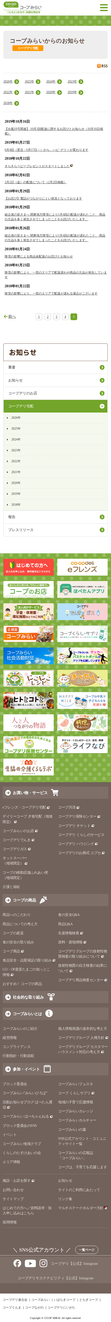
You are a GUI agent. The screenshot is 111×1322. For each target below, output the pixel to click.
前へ (12, 316)
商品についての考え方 (20, 924)
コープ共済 (67, 807)
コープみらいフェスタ (75, 1084)
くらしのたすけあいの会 (22, 1153)
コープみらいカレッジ (75, 1111)
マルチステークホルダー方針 (81, 1208)
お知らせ (15, 380)
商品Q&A (65, 924)
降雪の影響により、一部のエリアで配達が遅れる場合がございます (51, 293)
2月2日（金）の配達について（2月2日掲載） (36, 182)
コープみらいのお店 (18, 831)
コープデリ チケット (74, 826)
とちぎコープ (88, 1300)
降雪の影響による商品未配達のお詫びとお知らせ (39, 256)
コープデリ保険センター (77, 816)
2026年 (8, 81)
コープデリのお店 (22, 393)
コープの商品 (24, 900)
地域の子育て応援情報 (75, 1102)
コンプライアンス (16, 1047)
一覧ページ (86, 1250)
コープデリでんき (16, 840)
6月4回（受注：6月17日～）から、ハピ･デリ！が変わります (46, 150)
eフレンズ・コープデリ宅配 (24, 807)
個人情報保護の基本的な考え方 (82, 1029)
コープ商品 (11, 951)
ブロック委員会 (15, 1084)
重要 (11, 367)
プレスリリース (21, 530)
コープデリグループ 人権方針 (81, 1038)
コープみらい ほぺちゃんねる (26, 1116)
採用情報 (10, 1222)
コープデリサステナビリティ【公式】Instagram (55, 1278)
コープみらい (40, 1300)
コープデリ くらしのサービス (81, 835)
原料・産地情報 (70, 942)
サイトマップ (13, 1199)
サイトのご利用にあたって (79, 1190)
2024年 (51, 81)
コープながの (34, 1307)
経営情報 (10, 1038)
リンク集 (65, 1199)
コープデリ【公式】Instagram (74, 1264)
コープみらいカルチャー (77, 1120)
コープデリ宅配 (21, 406)
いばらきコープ (64, 1300)
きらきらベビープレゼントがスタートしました (37, 166)
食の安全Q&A (69, 915)
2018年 (8, 103)
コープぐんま (12, 1307)
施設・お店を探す (16, 1181)
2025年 (29, 81)
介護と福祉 (11, 887)
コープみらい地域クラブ (22, 1144)
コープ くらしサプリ (74, 1093)
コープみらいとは (27, 1013)
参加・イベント (26, 1069)
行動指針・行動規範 (18, 1056)
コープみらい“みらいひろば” (25, 1093)
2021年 (29, 92)
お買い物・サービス (30, 792)
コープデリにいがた (61, 1307)
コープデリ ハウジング (76, 844)
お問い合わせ (13, 1190)
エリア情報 (11, 1162)
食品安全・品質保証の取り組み (27, 960)
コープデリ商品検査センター (81, 980)
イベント (10, 1135)
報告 (11, 517)
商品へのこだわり (16, 915)
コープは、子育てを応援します (82, 1167)
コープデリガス (15, 849)
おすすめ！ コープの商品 (22, 984)
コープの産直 (13, 933)
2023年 (72, 81)
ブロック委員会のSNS (20, 1126)
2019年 (72, 92)
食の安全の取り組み (18, 942)
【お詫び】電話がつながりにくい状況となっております (43, 198)
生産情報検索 (68, 933)
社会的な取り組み (28, 997)
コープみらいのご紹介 (20, 1029)
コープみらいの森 (72, 1130)
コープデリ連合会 (15, 1300)
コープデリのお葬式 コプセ (79, 853)
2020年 (51, 92)
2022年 (8, 92)
